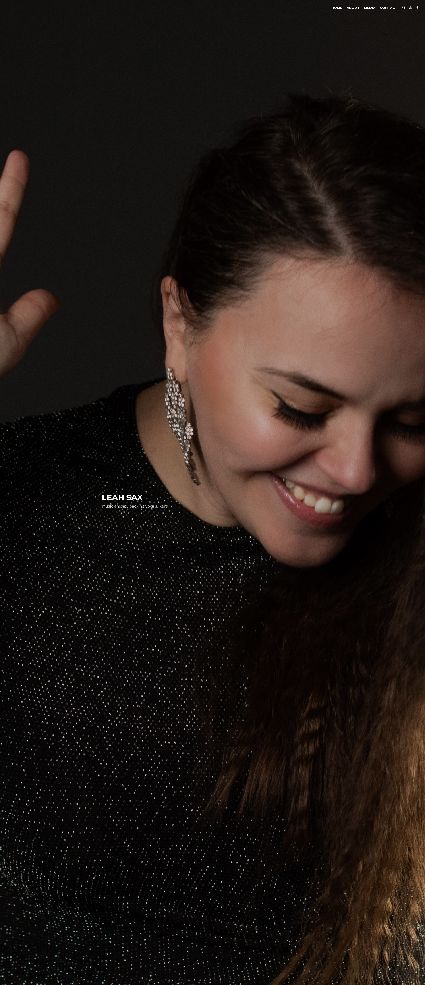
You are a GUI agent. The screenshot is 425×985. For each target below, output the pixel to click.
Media (369, 8)
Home (336, 8)
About (353, 8)
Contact (388, 8)
